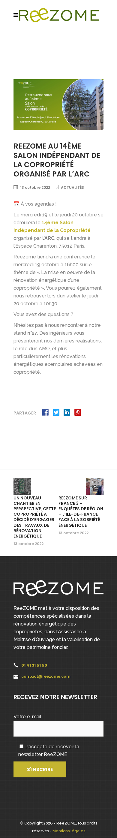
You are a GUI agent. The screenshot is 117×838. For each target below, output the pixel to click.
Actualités (72, 187)
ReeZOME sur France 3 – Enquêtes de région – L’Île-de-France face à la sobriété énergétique (80, 511)
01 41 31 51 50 (34, 665)
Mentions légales (68, 831)
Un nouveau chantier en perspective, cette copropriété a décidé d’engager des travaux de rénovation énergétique (35, 517)
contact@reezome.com (45, 676)
